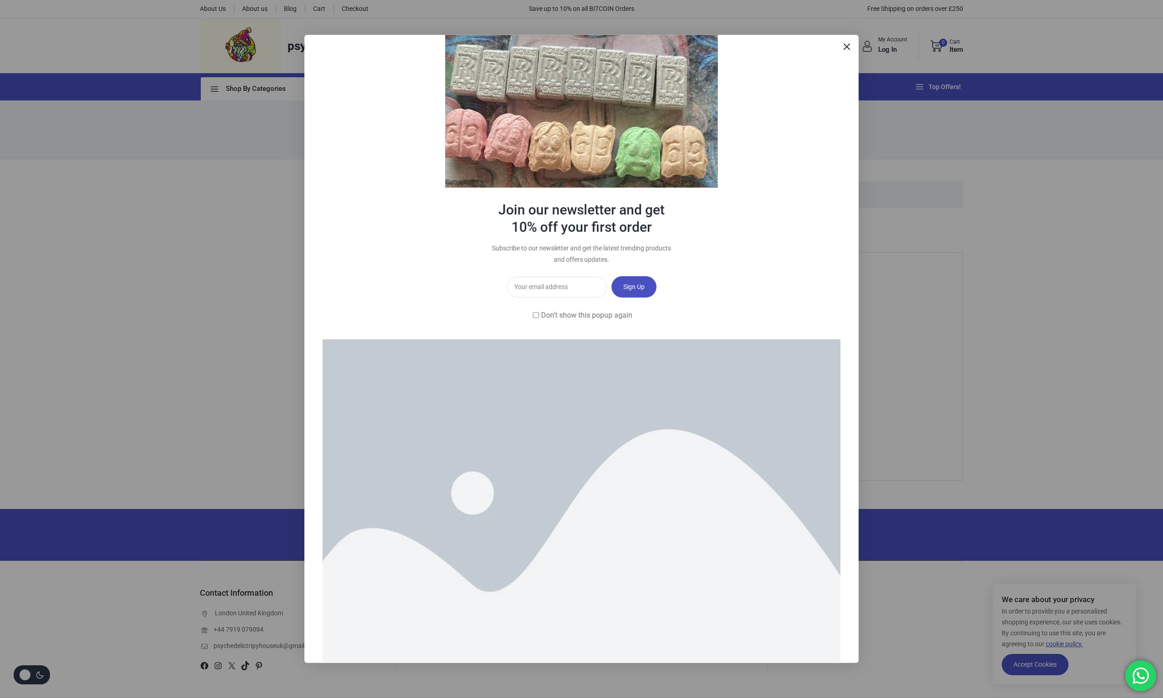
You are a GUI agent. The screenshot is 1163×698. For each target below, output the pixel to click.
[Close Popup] (847, 47)
